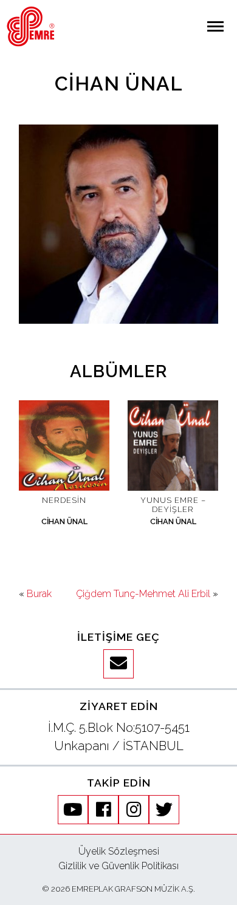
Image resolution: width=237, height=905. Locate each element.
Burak (39, 593)
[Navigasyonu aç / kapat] (215, 26)
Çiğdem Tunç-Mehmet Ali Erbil (143, 593)
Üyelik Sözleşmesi (118, 851)
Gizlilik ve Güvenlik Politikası (118, 866)
